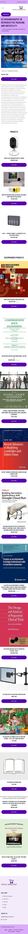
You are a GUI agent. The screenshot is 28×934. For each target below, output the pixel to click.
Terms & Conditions (18, 929)
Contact (10, 929)
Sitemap (18, 931)
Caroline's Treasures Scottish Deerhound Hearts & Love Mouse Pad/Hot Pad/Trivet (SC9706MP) (14, 803)
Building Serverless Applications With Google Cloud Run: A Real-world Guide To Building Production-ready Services (14, 528)
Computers (10, 71)
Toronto (4, 2)
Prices (5, 904)
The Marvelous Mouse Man (14, 782)
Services (6, 902)
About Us (6, 899)
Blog (5, 907)
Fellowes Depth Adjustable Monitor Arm (14, 694)
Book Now (6, 14)
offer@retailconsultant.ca (21, 2)
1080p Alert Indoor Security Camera (14, 158)
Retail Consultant (8, 896)
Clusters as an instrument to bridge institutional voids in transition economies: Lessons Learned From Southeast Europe (14, 587)
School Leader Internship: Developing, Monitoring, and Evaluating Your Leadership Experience (14, 412)
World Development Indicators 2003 (14, 299)
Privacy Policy (11, 931)
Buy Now (14, 79)
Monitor (16, 71)
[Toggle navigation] (3, 8)
